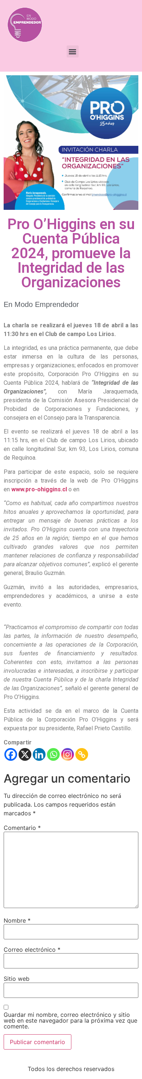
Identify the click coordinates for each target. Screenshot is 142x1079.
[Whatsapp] (53, 754)
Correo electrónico (32, 949)
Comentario (22, 828)
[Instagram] (67, 754)
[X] (25, 754)
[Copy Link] (81, 754)
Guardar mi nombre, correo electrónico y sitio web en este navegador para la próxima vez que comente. (70, 1020)
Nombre (17, 920)
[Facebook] (10, 754)
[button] (73, 51)
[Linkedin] (39, 754)
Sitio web (16, 979)
